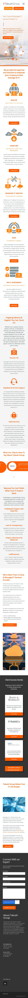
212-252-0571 (6, 948)
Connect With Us (8, 37)
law (18, 830)
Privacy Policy (5, 993)
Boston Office (6, 952)
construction (16, 832)
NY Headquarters (7, 944)
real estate (9, 832)
